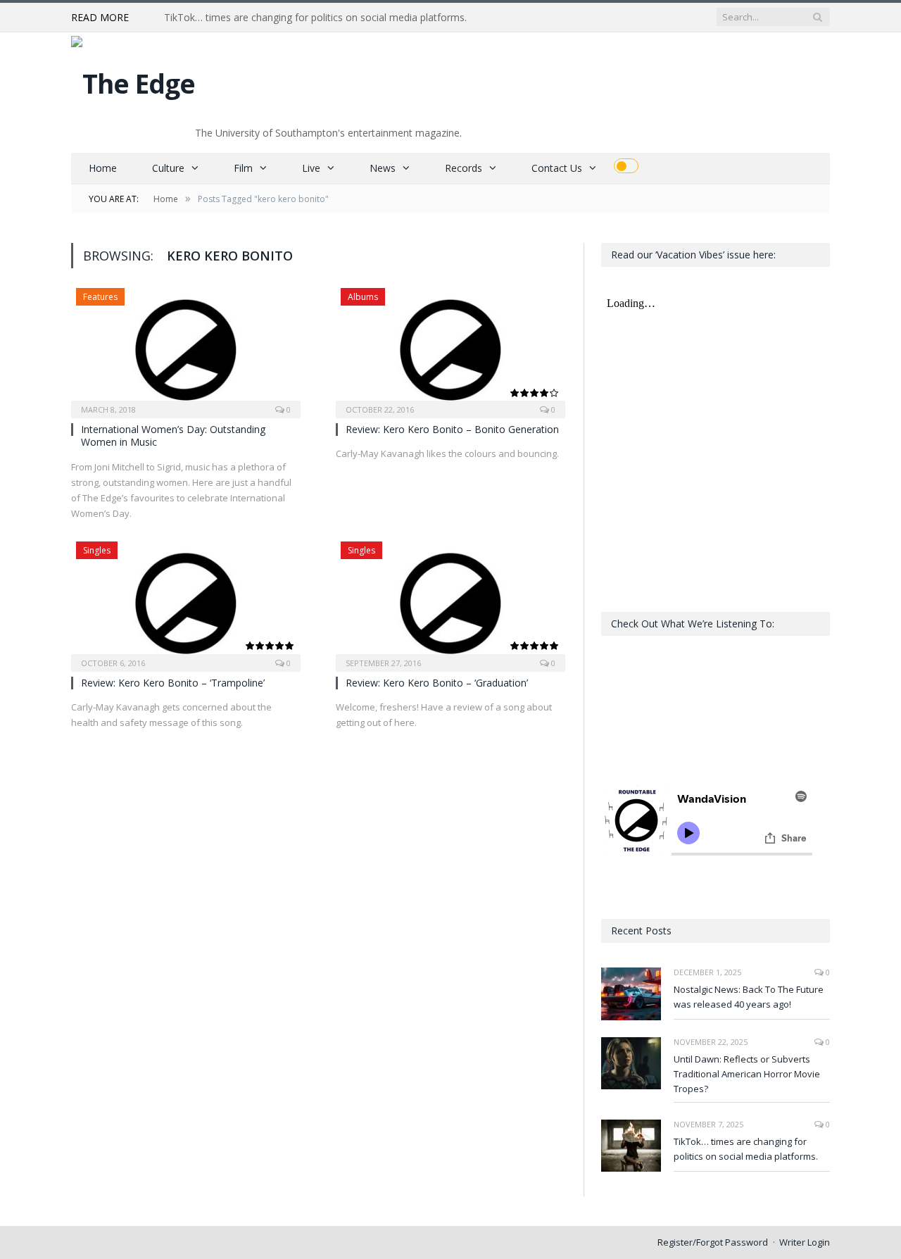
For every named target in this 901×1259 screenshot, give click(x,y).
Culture (168, 168)
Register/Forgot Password (712, 1242)
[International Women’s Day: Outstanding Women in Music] (186, 348)
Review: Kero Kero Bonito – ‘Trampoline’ (173, 682)
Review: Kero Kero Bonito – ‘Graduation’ (437, 682)
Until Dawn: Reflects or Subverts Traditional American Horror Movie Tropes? (747, 1074)
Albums (363, 297)
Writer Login (804, 1242)
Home (103, 168)
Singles (97, 550)
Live (311, 168)
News (383, 168)
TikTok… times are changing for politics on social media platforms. (315, 17)
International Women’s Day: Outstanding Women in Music (173, 435)
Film (243, 168)
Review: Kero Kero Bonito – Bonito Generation (452, 429)
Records (463, 168)
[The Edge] (133, 80)
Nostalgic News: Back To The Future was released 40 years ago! (749, 996)
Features (100, 297)
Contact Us (556, 168)
